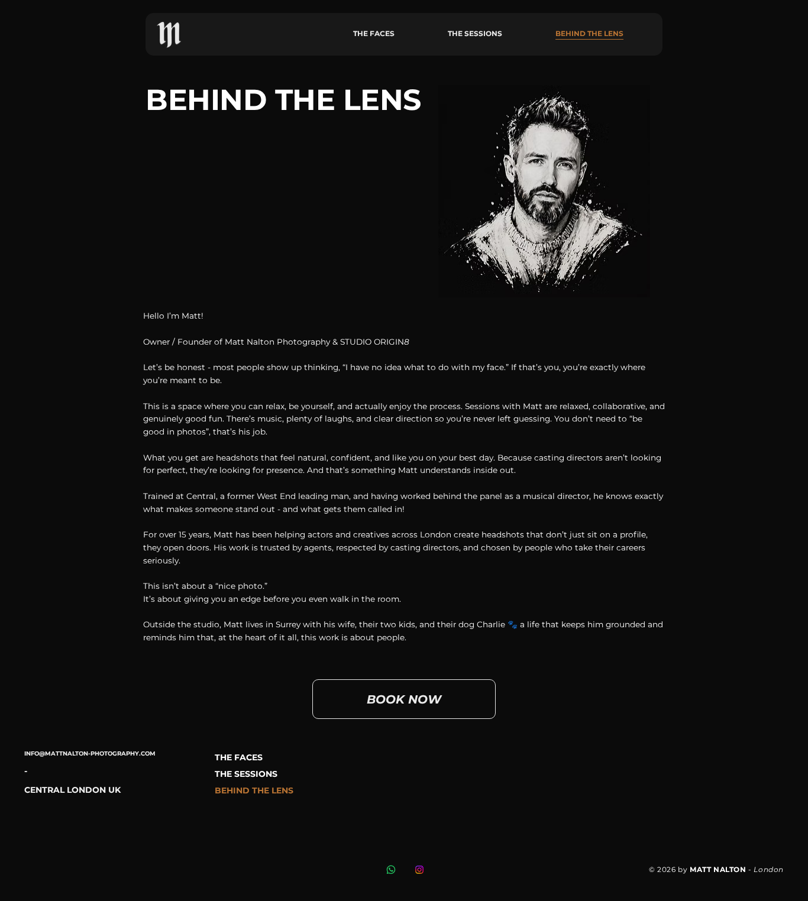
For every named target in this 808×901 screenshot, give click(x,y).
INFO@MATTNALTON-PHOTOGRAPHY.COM (90, 753)
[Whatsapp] (391, 869)
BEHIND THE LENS (254, 790)
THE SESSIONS (246, 774)
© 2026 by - (716, 869)
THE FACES (239, 757)
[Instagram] (419, 869)
